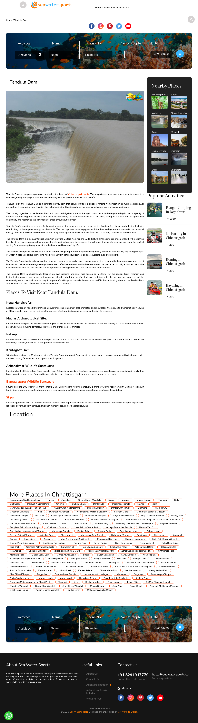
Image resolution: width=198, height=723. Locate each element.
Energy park (177, 515)
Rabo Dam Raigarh (171, 543)
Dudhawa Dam (17, 562)
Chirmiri (60, 504)
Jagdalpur (66, 500)
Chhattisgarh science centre (64, 515)
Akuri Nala (117, 586)
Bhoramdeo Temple (120, 504)
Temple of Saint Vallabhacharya (25, 527)
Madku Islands (46, 578)
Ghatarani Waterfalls (19, 511)
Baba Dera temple (123, 543)
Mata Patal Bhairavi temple (165, 539)
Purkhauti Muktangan (59, 511)
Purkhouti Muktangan (95, 515)
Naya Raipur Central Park (86, 527)
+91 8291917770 (133, 674)
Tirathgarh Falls (78, 504)
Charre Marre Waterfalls (89, 500)
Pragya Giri (42, 574)
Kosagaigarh (30, 539)
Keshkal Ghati (142, 578)
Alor (76, 582)
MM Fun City (161, 508)
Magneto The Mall (168, 523)
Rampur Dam (80, 543)
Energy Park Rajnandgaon (22, 543)
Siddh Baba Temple (19, 590)
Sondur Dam (38, 562)
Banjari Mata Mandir (74, 519)
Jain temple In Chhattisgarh (96, 574)
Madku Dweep (143, 500)
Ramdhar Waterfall (19, 586)
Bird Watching (101, 523)
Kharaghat (121, 574)
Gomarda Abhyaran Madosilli (40, 547)
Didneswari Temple (120, 535)
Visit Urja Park (80, 523)
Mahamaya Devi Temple (92, 535)
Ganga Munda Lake (66, 554)
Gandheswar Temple (73, 566)
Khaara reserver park (135, 539)
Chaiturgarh (159, 535)
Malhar (140, 504)
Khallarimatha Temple (46, 566)
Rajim (154, 504)
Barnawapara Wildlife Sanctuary (30, 381)
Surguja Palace (128, 554)
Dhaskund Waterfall (19, 566)
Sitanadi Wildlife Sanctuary (63, 562)
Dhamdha (142, 508)
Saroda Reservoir (167, 566)
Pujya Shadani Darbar (123, 515)
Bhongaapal (113, 582)
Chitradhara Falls (166, 551)
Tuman (13, 539)
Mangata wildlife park (107, 539)
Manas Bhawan (97, 586)
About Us (92, 673)
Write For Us (93, 698)
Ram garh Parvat (78, 558)
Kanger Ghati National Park (67, 508)
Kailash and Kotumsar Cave (66, 551)
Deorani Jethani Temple (21, 535)
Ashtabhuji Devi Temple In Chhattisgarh (134, 523)
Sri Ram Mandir (121, 511)
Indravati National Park (38, 504)
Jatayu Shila (132, 582)
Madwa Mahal (44, 570)
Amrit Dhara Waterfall (72, 586)
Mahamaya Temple (61, 531)
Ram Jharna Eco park (92, 547)
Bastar (86, 554)
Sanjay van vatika (105, 554)
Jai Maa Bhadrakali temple (158, 582)
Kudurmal (177, 535)
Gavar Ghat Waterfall (45, 586)
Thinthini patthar (55, 558)
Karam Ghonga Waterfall (47, 590)
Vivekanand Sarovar (56, 527)
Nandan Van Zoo (147, 527)
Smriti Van (142, 535)
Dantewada (98, 504)
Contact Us (92, 679)
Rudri (39, 511)
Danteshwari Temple (120, 508)
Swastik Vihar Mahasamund (140, 562)
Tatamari (62, 582)
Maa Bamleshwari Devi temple (75, 539)
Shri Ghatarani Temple (46, 519)
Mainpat (125, 500)
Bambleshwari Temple (65, 574)
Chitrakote (15, 504)
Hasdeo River (73, 590)
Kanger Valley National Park (101, 551)
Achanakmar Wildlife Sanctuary (92, 511)
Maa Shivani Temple (19, 574)
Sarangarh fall (67, 547)
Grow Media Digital (127, 711)
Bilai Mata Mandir (95, 508)
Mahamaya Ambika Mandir (100, 590)
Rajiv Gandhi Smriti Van (152, 515)
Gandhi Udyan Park (19, 519)
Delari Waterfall (147, 543)
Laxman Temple (168, 562)
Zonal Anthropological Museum (136, 551)
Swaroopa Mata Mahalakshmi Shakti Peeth (30, 582)
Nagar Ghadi (136, 586)
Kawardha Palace (99, 566)
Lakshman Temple (92, 562)
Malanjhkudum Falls (158, 570)
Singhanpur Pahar (118, 547)
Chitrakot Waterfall (37, 551)
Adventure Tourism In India (97, 692)
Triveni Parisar (101, 543)
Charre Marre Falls (109, 570)
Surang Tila (114, 562)
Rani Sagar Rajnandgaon (54, 543)
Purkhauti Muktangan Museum (164, 586)
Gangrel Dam (139, 558)
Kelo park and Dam (144, 547)
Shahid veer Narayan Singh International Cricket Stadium (153, 519)
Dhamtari (162, 500)
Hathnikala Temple (88, 578)
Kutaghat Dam (46, 535)
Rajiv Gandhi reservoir (20, 578)
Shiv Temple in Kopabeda (116, 578)
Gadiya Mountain (133, 570)
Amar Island (66, 578)
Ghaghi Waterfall (102, 558)
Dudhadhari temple (19, 515)
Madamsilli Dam (161, 558)
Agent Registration (97, 684)
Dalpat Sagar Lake (40, 554)
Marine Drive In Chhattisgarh (104, 519)
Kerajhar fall (15, 551)
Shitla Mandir (67, 535)
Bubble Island (153, 531)
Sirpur (10, 397)
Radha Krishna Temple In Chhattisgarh (133, 566)
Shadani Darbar (104, 531)
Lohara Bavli (65, 570)
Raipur (51, 500)
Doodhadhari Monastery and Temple (27, 531)
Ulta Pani (121, 558)
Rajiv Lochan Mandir (129, 531)
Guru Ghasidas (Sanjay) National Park (28, 508)
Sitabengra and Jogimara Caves (25, 558)
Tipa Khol (14, 547)
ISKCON (39, 515)
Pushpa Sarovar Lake (20, 570)
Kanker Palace (85, 570)
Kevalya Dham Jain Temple (119, 527)
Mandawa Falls (17, 554)
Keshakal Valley (92, 582)
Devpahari (48, 539)
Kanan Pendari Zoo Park (54, 523)
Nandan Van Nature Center (23, 523)
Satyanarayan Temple (160, 574)
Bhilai (176, 500)
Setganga (138, 574)
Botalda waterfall (168, 547)
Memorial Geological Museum (151, 511)
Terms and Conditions (99, 708)
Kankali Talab (83, 531)
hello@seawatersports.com (171, 674)
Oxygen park (149, 554)
